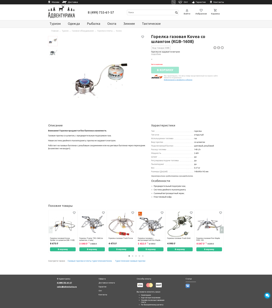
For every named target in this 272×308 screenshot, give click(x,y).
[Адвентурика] (67, 12)
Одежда (74, 23)
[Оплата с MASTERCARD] (149, 288)
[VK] (173, 2)
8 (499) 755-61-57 (101, 12)
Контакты (103, 295)
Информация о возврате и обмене (178, 80)
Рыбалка (93, 23)
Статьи (189, 279)
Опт (100, 291)
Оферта (102, 279)
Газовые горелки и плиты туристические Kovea (90, 261)
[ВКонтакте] (214, 47)
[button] (129, 256)
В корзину (63, 249)
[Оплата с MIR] (158, 288)
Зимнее (129, 23)
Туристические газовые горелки (130, 261)
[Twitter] (222, 47)
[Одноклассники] (218, 47)
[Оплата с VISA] (140, 288)
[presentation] (51, 229)
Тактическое (151, 23)
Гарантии (102, 287)
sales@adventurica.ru (67, 287)
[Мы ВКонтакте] (188, 287)
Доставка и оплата (107, 283)
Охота (111, 23)
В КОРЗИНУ (165, 70)
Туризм (55, 23)
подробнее (156, 54)
